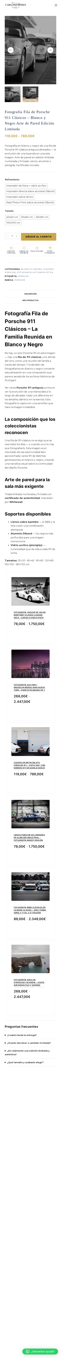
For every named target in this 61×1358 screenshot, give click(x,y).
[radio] (26, 186)
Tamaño (9, 211)
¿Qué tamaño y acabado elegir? (25, 1062)
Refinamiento (12, 179)
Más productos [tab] (30, 300)
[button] (40, 1351)
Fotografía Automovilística (35, 272)
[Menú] (56, 5)
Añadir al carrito (38, 236)
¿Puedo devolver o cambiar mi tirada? (29, 1043)
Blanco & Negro (31, 269)
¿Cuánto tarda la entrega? (22, 1035)
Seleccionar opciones (30, 633)
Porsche (23, 276)
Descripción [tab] (30, 294)
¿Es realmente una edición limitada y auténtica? (27, 1052)
